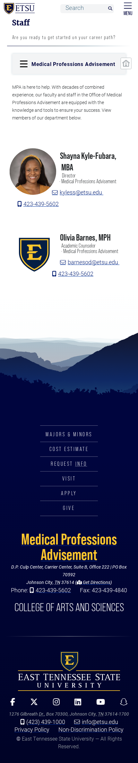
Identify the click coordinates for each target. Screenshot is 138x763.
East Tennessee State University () (18, 8)
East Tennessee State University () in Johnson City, (69, 671)
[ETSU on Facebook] (11, 704)
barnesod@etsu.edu (93, 262)
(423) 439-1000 (45, 722)
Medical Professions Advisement (69, 546)
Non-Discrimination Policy (91, 729)
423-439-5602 (41, 204)
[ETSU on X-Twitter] (31, 704)
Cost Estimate (69, 449)
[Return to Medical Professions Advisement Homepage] (126, 63)
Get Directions (96, 582)
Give (69, 508)
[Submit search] (110, 8)
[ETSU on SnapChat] (121, 704)
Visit (69, 478)
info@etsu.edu (100, 722)
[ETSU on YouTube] (98, 704)
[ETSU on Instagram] (54, 704)
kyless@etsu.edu (81, 192)
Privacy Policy (31, 729)
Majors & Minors (69, 434)
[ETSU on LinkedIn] (76, 704)
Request (69, 464)
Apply (69, 493)
